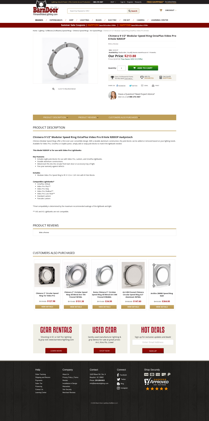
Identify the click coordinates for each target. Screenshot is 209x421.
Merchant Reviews (69, 392)
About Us (66, 374)
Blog (122, 384)
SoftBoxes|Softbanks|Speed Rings (58, 31)
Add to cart (144, 68)
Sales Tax (38, 383)
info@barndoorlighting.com (99, 383)
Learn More (56, 350)
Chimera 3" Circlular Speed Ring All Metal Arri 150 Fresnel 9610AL (75, 294)
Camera (141, 20)
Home (35, 31)
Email (146, 85)
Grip (71, 20)
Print (157, 85)
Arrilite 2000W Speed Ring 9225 (162, 294)
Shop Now (105, 350)
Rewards (138, 2)
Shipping (167, 77)
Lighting (84, 20)
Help (112, 2)
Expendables (56, 20)
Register (130, 2)
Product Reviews (87, 117)
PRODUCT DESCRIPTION (54, 117)
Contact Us (39, 389)
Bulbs (99, 20)
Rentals (65, 380)
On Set (126, 20)
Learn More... (128, 78)
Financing (38, 386)
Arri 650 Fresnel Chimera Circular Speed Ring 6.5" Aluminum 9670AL (133, 294)
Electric (112, 20)
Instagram (124, 388)
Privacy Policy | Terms (70, 377)
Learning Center (159, 20)
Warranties (66, 386)
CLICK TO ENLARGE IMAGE (67, 89)
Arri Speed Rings (96, 31)
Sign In (122, 2)
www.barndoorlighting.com (61, 339)
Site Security (67, 389)
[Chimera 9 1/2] (65, 83)
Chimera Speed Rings (81, 31)
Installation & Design (70, 383)
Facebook (123, 375)
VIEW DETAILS (47, 307)
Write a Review (113, 44)
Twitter (123, 379)
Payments (38, 380)
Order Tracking (40, 374)
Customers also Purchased (123, 117)
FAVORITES (149, 77)
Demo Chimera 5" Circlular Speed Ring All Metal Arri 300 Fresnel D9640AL (104, 294)
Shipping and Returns (42, 377)
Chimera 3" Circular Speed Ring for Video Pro (47, 294)
